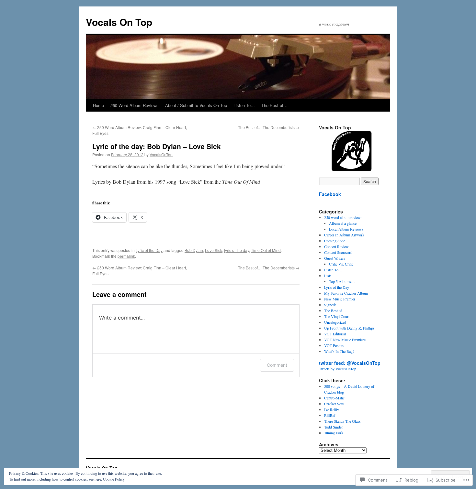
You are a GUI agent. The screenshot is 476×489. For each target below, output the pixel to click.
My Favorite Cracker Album (346, 293)
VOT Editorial (335, 333)
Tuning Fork (333, 432)
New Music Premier (339, 298)
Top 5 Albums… (342, 281)
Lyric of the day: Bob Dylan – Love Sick (156, 146)
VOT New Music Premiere (345, 339)
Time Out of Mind (266, 250)
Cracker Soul (334, 403)
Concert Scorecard (338, 252)
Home (98, 105)
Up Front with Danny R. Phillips (349, 328)
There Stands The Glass (342, 421)
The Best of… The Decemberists (269, 127)
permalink (126, 256)
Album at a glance (343, 223)
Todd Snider (333, 426)
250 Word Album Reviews (134, 105)
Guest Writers (334, 258)
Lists (328, 275)
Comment (277, 365)
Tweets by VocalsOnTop (337, 368)
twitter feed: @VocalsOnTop (349, 363)
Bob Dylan (194, 250)
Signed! (330, 304)
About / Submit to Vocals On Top (196, 105)
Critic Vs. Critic (341, 263)
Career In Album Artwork (344, 234)
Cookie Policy (114, 479)
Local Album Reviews (346, 229)
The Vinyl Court (336, 316)
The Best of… (274, 105)
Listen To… (244, 105)
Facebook (330, 194)
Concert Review (336, 246)
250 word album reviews (343, 217)
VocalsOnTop (161, 154)
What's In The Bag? (339, 351)
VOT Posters (334, 345)
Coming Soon (335, 240)
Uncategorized (335, 322)
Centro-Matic (334, 397)
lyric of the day (236, 250)
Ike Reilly (331, 409)
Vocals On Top (119, 22)
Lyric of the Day (149, 250)
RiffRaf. (330, 415)
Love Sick (213, 250)
